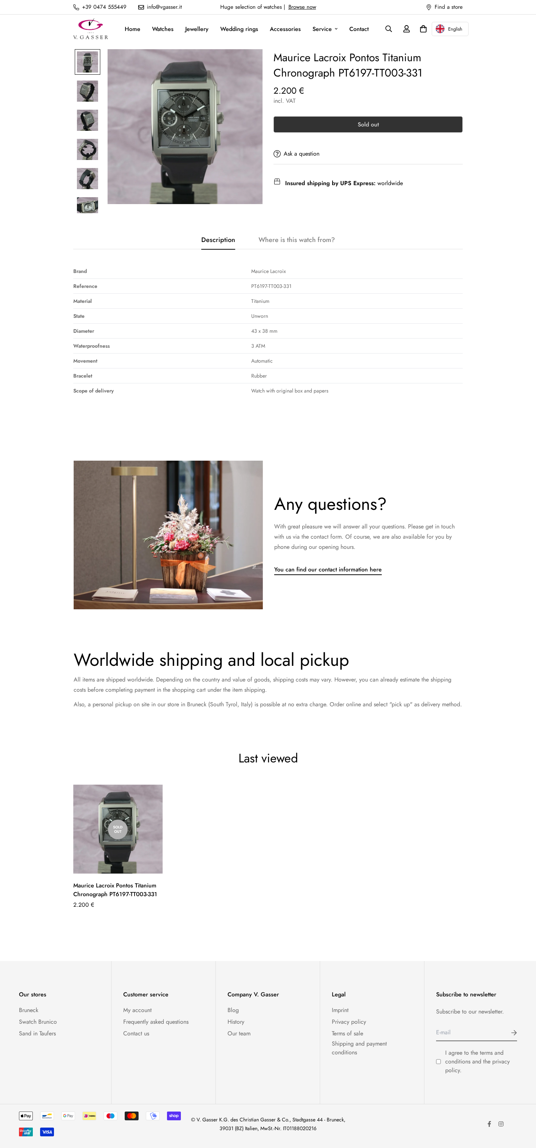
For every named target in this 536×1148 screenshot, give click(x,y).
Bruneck (28, 1010)
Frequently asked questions (156, 1022)
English (455, 29)
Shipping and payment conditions (359, 1048)
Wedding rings (239, 29)
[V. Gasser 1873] (90, 29)
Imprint (340, 1010)
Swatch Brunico (38, 1022)
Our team (239, 1033)
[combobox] (450, 29)
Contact (359, 29)
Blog (233, 1010)
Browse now (302, 7)
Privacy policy (349, 1022)
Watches (163, 29)
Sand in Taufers (37, 1033)
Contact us (136, 1033)
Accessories (285, 29)
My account (137, 1010)
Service (322, 29)
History (236, 1022)
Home (132, 29)
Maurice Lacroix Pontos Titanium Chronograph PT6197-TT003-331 (115, 889)
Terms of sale (347, 1033)
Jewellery (197, 29)
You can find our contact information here (328, 569)
